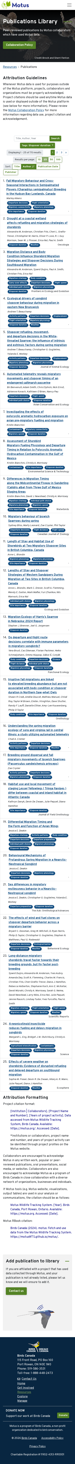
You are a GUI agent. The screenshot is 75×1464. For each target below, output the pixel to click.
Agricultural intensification (23, 1046)
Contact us (16, 1291)
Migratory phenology (44, 207)
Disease (56, 659)
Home (21, 1383)
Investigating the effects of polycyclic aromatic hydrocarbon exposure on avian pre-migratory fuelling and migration (37, 416)
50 (51, 159)
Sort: (8, 166)
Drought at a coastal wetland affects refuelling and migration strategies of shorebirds (37, 223)
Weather (35, 245)
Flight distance (41, 530)
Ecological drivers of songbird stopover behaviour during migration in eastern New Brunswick (33, 303)
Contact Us (29, 1379)
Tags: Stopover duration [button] (36, 145)
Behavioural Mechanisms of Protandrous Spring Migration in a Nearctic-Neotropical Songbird (38, 860)
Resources (10, 67)
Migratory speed (16, 434)
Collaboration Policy (19, 45)
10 (39, 159)
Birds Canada (29, 1438)
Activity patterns (17, 316)
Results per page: (25, 159)
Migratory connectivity (19, 207)
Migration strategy (18, 278)
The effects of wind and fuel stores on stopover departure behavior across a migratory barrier (34, 922)
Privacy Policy (37, 1446)
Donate (63, 1415)
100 (58, 159)
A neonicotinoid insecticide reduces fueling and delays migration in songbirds (35, 1028)
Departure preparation (44, 839)
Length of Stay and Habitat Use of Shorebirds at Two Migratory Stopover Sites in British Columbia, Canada (36, 546)
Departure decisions (18, 203)
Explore (22, 1396)
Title (17, 166)
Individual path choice (19, 287)
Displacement (60, 316)
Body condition (38, 278)
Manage (22, 1401)
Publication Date (48, 166)
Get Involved (25, 1388)
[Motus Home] (15, 5)
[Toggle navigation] (69, 5)
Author (27, 166)
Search (55, 138)
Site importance (16, 211)
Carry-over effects (18, 283)
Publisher (10, 172)
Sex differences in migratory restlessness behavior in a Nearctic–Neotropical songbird (32, 889)
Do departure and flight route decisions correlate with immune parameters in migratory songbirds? (38, 642)
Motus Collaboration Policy (26, 110)
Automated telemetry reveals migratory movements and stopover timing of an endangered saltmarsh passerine (34, 378)
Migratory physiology (43, 287)
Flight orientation (40, 203)
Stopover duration (36, 211)
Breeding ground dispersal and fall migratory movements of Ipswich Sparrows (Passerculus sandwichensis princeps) (36, 759)
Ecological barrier (42, 944)
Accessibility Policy (52, 1438)
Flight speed (60, 283)
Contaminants (15, 429)
